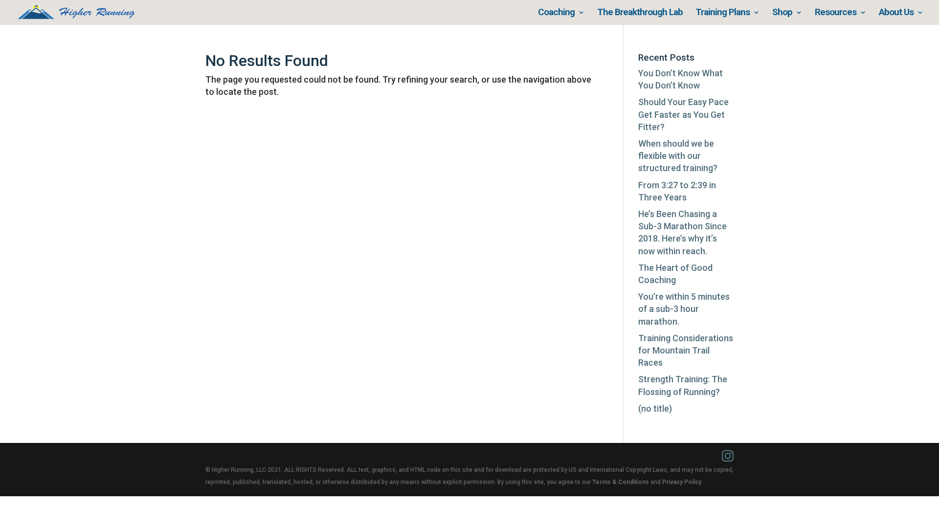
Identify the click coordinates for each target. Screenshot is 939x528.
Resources (835, 13)
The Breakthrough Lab (640, 13)
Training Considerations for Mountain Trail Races (685, 350)
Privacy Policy (681, 482)
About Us (896, 13)
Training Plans (722, 13)
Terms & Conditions (620, 482)
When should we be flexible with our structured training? (677, 155)
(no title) (655, 408)
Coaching (556, 13)
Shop (782, 13)
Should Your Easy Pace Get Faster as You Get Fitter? (683, 114)
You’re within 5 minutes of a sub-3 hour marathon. (684, 308)
